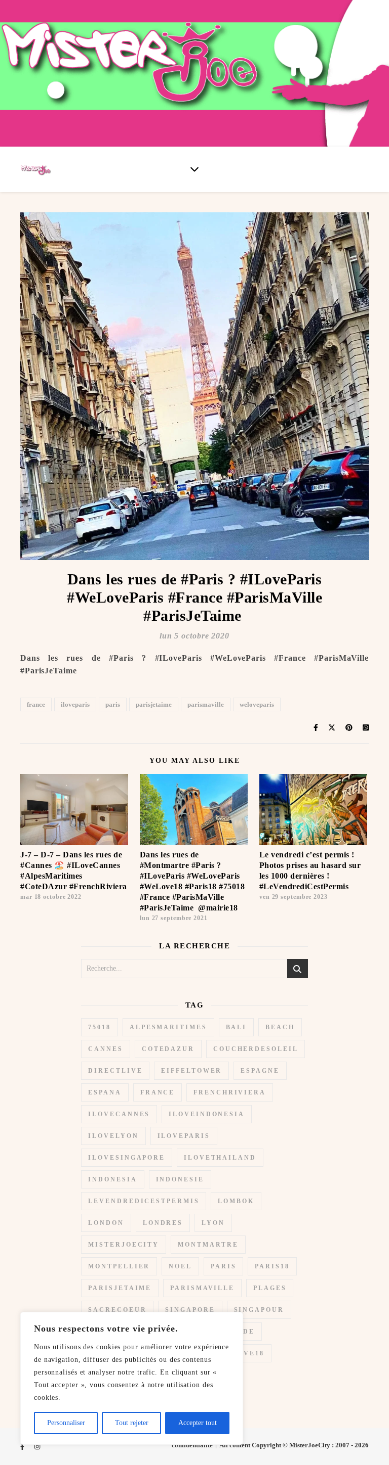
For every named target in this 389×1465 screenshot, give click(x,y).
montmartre (208, 1244)
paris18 (272, 1266)
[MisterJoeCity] (194, 73)
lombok (236, 1201)
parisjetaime (154, 704)
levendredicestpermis (143, 1201)
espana (104, 1092)
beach (280, 1027)
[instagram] (37, 1446)
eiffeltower (191, 1070)
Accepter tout (197, 1423)
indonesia (112, 1179)
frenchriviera (229, 1092)
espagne (260, 1070)
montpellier (119, 1266)
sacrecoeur (117, 1309)
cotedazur (168, 1048)
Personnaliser (66, 1423)
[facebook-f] (23, 1446)
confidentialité (192, 1445)
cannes (105, 1048)
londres (163, 1222)
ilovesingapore (126, 1157)
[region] (131, 1378)
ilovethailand (220, 1157)
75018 (99, 1027)
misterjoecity (123, 1244)
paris (112, 704)
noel (180, 1266)
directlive (115, 1070)
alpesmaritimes (168, 1027)
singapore (190, 1309)
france (36, 704)
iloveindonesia (207, 1114)
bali (236, 1027)
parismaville (205, 704)
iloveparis (75, 704)
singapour (259, 1309)
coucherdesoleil (255, 1048)
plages (269, 1288)
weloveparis (257, 704)
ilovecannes (119, 1114)
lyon (213, 1222)
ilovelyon (113, 1135)
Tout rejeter (131, 1423)
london (106, 1222)
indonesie (180, 1179)
